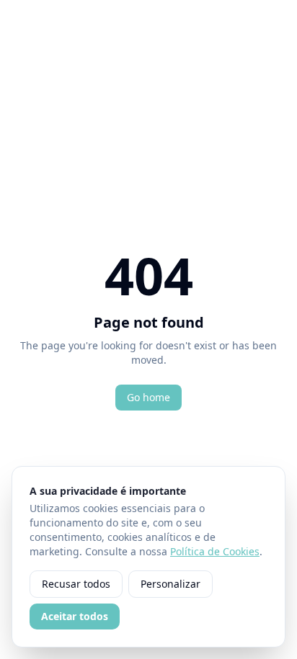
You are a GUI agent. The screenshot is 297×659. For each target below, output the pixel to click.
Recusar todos (76, 584)
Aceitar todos (74, 616)
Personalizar (170, 584)
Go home (148, 397)
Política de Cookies (215, 551)
